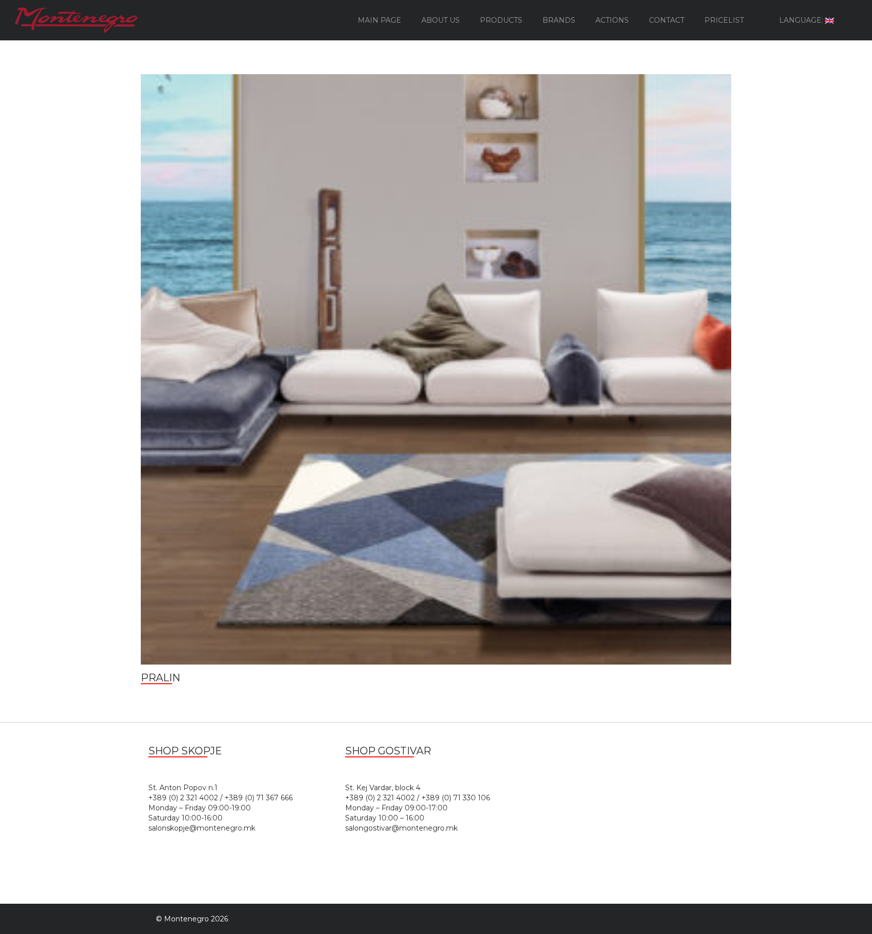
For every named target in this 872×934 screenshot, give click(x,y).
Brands (558, 20)
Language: (802, 20)
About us (440, 20)
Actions (612, 20)
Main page (379, 20)
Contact (666, 20)
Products (501, 20)
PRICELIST (724, 20)
